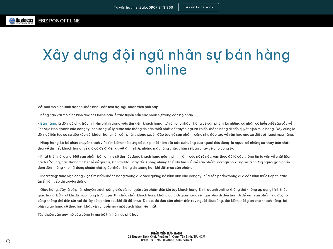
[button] (8, 241)
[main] (166, 62)
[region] (166, 7)
